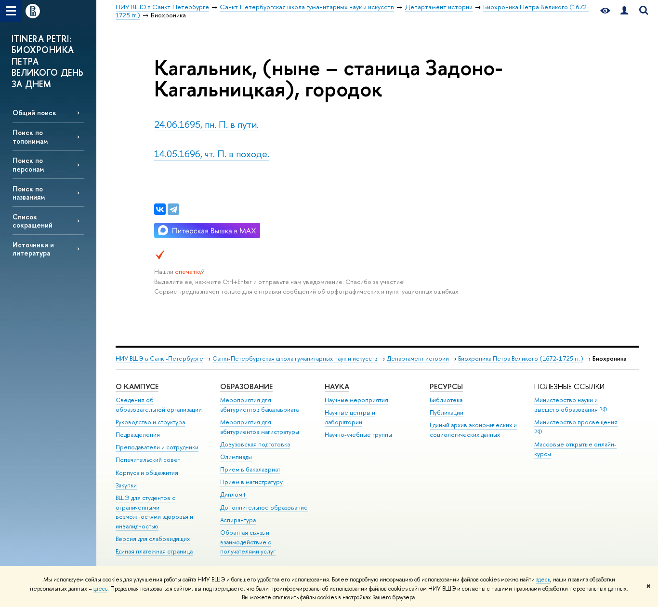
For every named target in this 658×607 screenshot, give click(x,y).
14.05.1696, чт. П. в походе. (211, 153)
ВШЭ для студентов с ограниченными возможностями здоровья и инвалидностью (154, 512)
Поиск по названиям (29, 193)
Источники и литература (33, 248)
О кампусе (137, 386)
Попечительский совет (148, 460)
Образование (246, 386)
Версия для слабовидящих (153, 539)
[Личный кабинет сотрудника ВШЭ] (624, 11)
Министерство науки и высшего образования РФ (570, 405)
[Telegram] (173, 209)
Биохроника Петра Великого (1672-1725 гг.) (520, 358)
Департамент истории (418, 358)
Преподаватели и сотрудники (157, 447)
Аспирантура (238, 520)
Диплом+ (233, 494)
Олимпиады (236, 457)
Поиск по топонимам (30, 136)
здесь (543, 579)
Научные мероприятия (356, 400)
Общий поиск (34, 112)
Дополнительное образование (264, 507)
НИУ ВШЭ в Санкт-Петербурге (159, 358)
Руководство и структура (150, 422)
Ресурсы (446, 386)
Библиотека (446, 400)
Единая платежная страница (154, 551)
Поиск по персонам (28, 164)
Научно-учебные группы (358, 435)
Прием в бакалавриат (250, 469)
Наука (337, 386)
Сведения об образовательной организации (159, 405)
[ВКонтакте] (160, 209)
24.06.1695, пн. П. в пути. (206, 124)
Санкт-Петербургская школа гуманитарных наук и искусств (295, 358)
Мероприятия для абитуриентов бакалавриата (259, 405)
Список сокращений (33, 220)
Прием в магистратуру (251, 482)
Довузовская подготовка (255, 444)
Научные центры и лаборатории (350, 417)
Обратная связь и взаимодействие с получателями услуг (248, 542)
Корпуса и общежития (147, 473)
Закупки (126, 485)
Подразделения (138, 435)
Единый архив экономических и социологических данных (473, 430)
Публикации (446, 412)
